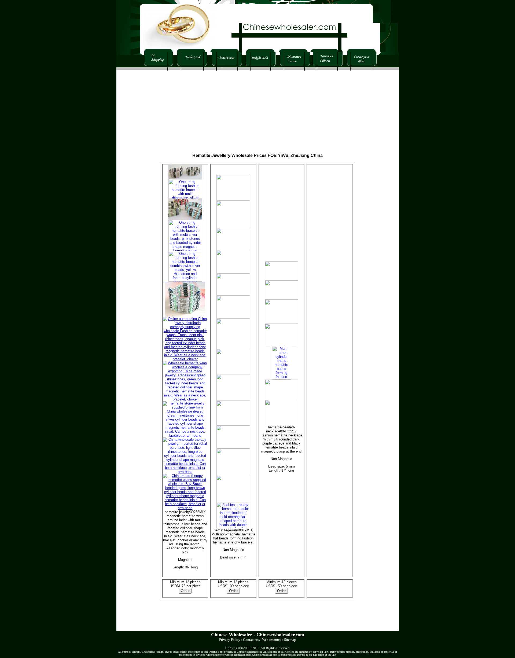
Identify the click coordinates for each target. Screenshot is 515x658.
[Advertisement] (209, 108)
